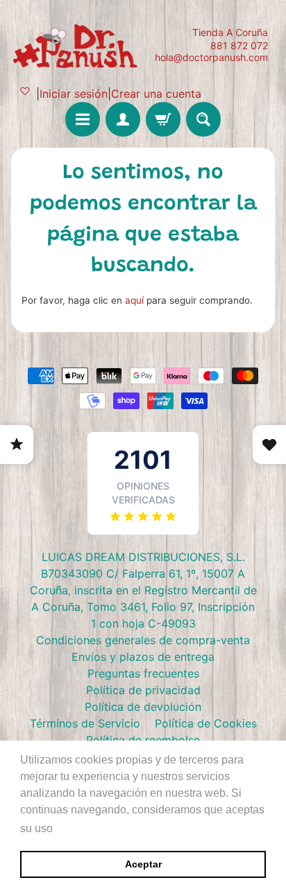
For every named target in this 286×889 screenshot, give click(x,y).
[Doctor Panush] (77, 44)
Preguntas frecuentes (143, 673)
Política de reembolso (143, 740)
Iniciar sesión (74, 94)
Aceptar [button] (143, 864)
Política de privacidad (143, 690)
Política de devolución (143, 707)
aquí (134, 300)
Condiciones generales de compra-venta (143, 640)
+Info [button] (70, 828)
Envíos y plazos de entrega (143, 657)
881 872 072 (239, 46)
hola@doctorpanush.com (211, 57)
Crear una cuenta (156, 94)
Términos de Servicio (85, 723)
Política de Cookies (206, 723)
